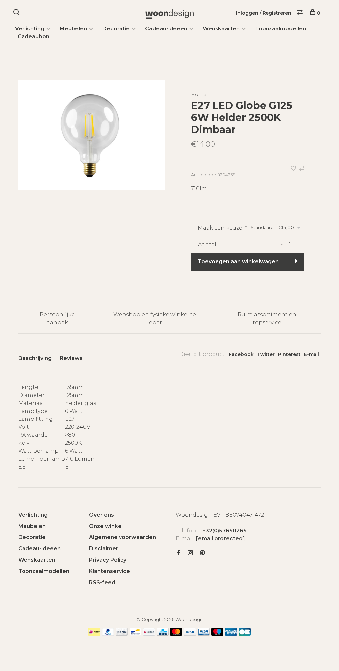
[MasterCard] (176, 634)
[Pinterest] (202, 553)
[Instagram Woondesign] (190, 553)
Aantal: (207, 244)
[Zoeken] (17, 13)
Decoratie (116, 29)
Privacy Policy (107, 560)
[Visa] (190, 634)
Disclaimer (103, 548)
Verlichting (29, 29)
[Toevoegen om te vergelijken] (301, 169)
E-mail (311, 354)
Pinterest (289, 354)
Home (198, 94)
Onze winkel (106, 526)
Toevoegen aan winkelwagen (238, 261)
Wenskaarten (221, 29)
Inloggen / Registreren (263, 13)
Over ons (101, 515)
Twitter (266, 354)
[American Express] (231, 634)
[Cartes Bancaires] (245, 634)
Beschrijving (35, 358)
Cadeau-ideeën (166, 29)
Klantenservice (109, 571)
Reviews (71, 358)
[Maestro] (217, 634)
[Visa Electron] (204, 634)
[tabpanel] (91, 135)
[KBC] (163, 634)
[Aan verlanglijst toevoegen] (294, 169)
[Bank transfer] (122, 634)
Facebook (241, 354)
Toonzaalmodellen (280, 29)
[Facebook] (178, 553)
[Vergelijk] (300, 13)
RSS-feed (102, 582)
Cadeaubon (33, 36)
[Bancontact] (135, 634)
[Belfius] (149, 634)
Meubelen (73, 29)
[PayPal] (108, 634)
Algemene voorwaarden (122, 537)
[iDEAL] (94, 634)
